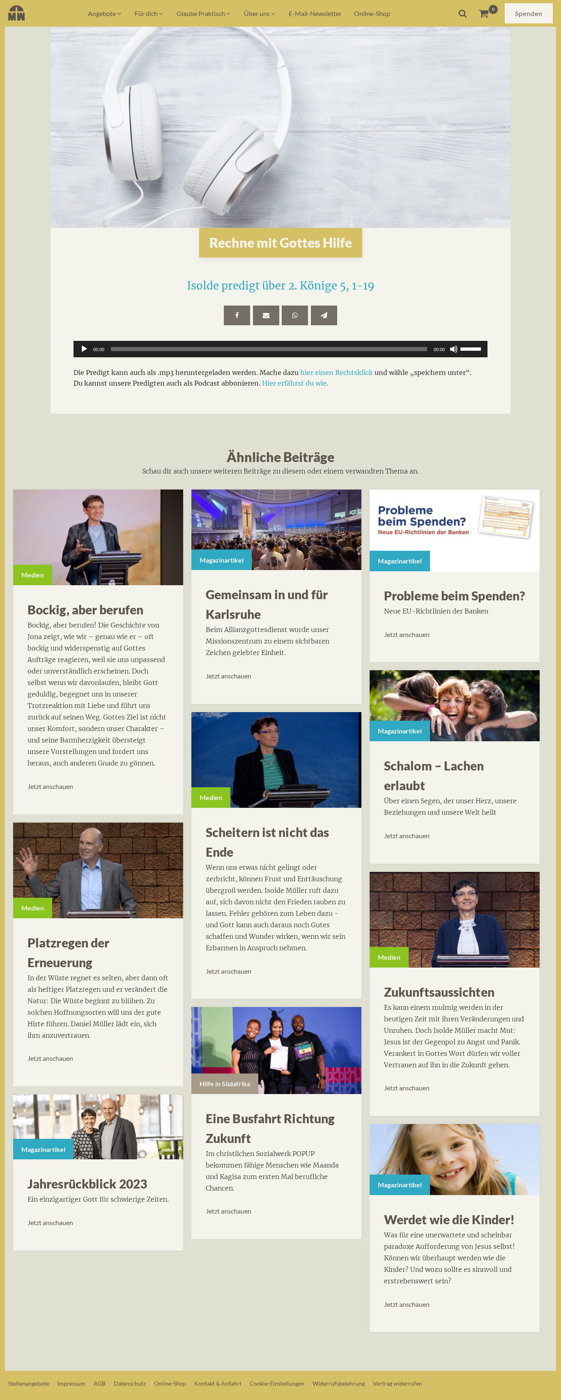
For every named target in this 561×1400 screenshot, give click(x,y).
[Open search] (462, 13)
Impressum (71, 1383)
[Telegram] (324, 315)
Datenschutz (130, 1383)
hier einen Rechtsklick (336, 372)
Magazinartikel (43, 1149)
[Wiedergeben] (84, 349)
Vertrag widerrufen (397, 1383)
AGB (100, 1383)
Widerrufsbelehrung (339, 1383)
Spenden (529, 13)
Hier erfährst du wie (294, 383)
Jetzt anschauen (50, 786)
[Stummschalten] (454, 349)
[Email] (266, 315)
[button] (105, 13)
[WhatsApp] (295, 315)
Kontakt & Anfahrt (217, 1383)
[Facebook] (237, 315)
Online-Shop (170, 1383)
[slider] (471, 348)
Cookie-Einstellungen (277, 1383)
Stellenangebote (28, 1383)
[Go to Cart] (488, 13)
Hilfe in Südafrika (225, 1083)
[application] (280, 349)
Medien (32, 575)
